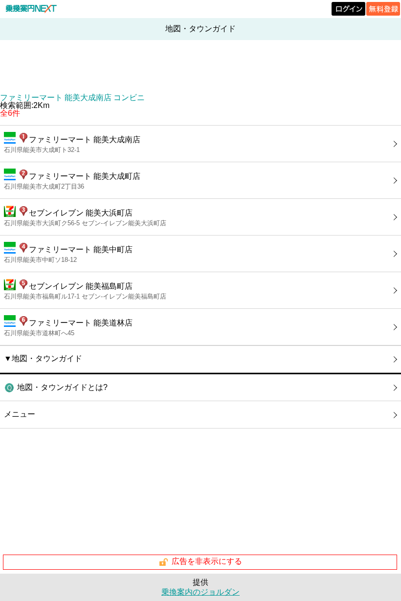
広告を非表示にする (207, 562)
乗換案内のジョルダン (200, 592)
